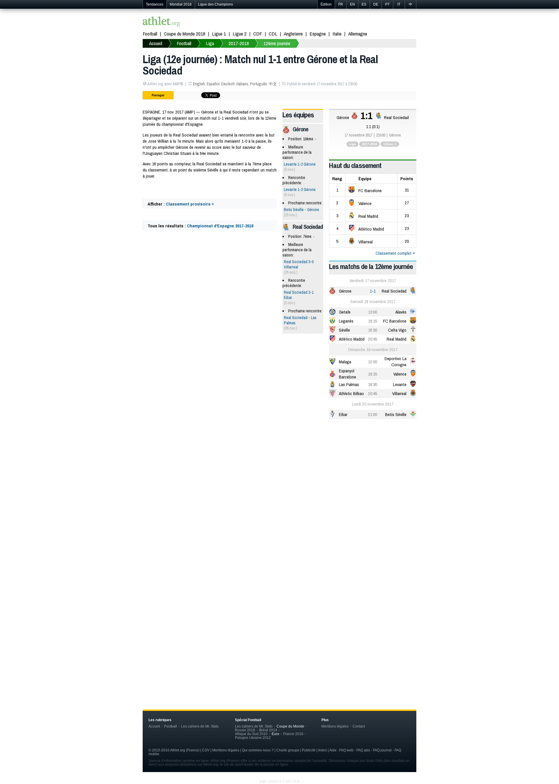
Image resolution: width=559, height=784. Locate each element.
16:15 (372, 321)
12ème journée (276, 43)
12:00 (372, 362)
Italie (337, 33)
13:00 (372, 312)
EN (352, 4)
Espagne (317, 33)
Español (213, 83)
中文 (273, 83)
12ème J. (390, 144)
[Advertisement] (279, 468)
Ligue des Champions (215, 4)
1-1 (373, 291)
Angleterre (293, 33)
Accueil (155, 43)
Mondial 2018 (181, 4)
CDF (257, 33)
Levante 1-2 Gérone (300, 164)
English (199, 83)
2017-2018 (239, 43)
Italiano (242, 83)
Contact (359, 726)
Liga (210, 43)
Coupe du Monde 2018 (184, 33)
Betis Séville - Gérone (301, 209)
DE (375, 4)
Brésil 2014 (268, 730)
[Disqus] (279, 600)
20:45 (372, 339)
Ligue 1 (219, 33)
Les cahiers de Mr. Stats (200, 726)
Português (258, 83)
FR (340, 4)
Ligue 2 (240, 33)
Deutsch (228, 83)
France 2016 (293, 734)
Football (150, 33)
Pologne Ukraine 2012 (253, 737)
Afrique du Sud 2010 (251, 734)
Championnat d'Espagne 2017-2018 (220, 226)
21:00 (372, 414)
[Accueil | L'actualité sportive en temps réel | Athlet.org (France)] (162, 22)
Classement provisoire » (190, 204)
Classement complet (393, 253)
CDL (273, 33)
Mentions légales (335, 726)
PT (387, 4)
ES (364, 4)
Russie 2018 (245, 730)
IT (398, 4)
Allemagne (357, 33)
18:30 (372, 330)
